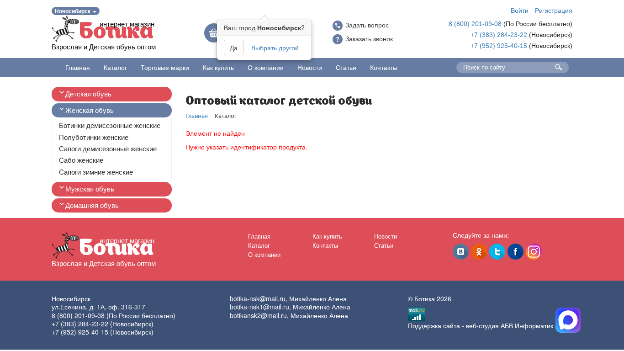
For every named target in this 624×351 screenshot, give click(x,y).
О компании (266, 67)
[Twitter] (497, 252)
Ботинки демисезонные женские (109, 125)
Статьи (346, 67)
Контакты (383, 67)
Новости (309, 67)
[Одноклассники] (479, 252)
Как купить (218, 67)
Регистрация (553, 10)
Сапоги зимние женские (96, 172)
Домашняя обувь (92, 205)
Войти (520, 10)
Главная (77, 67)
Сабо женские (81, 160)
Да (234, 47)
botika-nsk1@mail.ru (259, 306)
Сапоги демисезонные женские (108, 149)
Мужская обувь (89, 189)
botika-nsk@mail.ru (258, 298)
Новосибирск (73, 11)
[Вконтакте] (461, 252)
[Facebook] (516, 252)
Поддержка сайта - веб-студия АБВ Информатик (480, 325)
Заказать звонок (369, 39)
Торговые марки (165, 67)
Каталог (115, 67)
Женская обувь (89, 110)
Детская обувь (88, 94)
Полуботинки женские (93, 137)
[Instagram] (534, 252)
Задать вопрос (367, 25)
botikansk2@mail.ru (258, 315)
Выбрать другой (275, 47)
